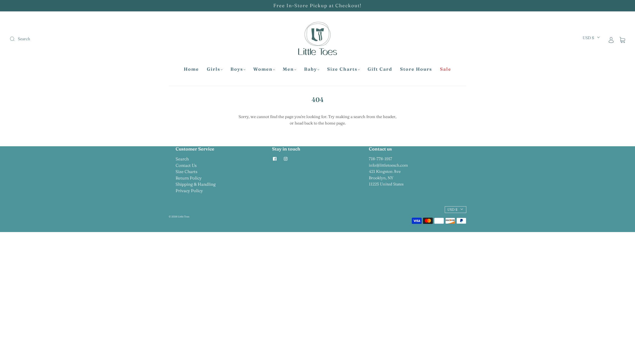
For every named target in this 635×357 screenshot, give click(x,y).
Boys (236, 69)
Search (182, 158)
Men (288, 69)
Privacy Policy (189, 190)
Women (263, 69)
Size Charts (342, 69)
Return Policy (189, 177)
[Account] (611, 39)
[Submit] (45, 39)
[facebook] (274, 158)
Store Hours (416, 69)
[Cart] (622, 39)
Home (191, 69)
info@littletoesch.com (388, 165)
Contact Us (186, 165)
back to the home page (324, 122)
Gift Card (380, 69)
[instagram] (285, 158)
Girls (213, 69)
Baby (310, 69)
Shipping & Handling (196, 184)
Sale (445, 69)
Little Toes (183, 216)
